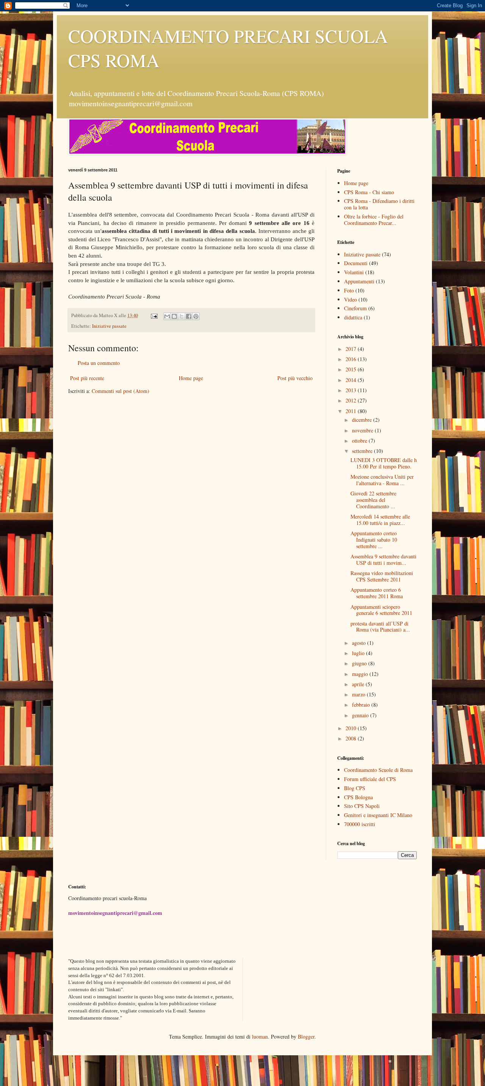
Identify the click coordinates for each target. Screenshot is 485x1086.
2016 (352, 359)
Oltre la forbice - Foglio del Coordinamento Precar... (374, 219)
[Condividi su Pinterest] (196, 316)
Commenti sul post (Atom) (120, 390)
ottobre (360, 440)
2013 (352, 390)
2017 (352, 348)
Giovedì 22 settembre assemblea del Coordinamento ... (373, 500)
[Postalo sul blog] (174, 316)
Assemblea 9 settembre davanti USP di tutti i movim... (383, 559)
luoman (260, 1036)
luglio (359, 653)
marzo (359, 694)
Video (350, 299)
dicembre (362, 419)
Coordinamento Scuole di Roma (378, 769)
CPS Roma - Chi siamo (369, 192)
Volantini (354, 272)
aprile (359, 684)
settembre (363, 450)
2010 (352, 728)
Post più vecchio (295, 378)
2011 (352, 411)
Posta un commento (99, 362)
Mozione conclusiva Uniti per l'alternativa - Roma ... (382, 480)
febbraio (361, 704)
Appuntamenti (359, 281)
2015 (352, 369)
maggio (360, 673)
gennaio (361, 715)
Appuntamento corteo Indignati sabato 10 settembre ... (373, 540)
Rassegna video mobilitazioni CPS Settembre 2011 (381, 576)
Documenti (356, 263)
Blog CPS (354, 788)
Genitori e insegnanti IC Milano (378, 815)
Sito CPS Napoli (362, 805)
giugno (360, 663)
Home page (191, 378)
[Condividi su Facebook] (188, 316)
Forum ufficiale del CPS (370, 779)
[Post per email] (154, 315)
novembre (363, 430)
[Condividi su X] (181, 316)
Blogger (306, 1036)
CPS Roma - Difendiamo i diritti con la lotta (379, 204)
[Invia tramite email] (167, 316)
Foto (349, 290)
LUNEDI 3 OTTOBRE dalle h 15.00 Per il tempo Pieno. (383, 463)
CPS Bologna (358, 797)
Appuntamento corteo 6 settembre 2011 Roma (376, 593)
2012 (352, 400)
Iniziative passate (109, 326)
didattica (353, 317)
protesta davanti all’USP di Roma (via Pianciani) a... (380, 626)
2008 (352, 738)
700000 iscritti (359, 824)
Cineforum (355, 308)
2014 (352, 379)
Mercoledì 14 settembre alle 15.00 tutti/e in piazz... (380, 519)
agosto (359, 642)
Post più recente (87, 378)
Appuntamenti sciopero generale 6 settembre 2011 (381, 610)
